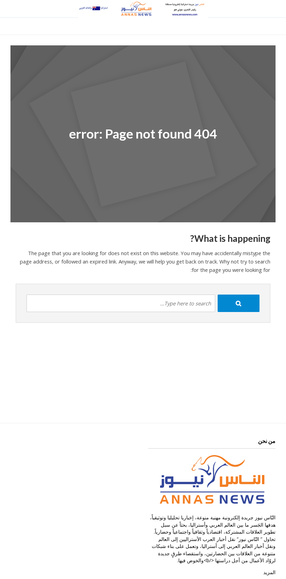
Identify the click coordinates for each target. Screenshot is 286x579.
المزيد (269, 572)
